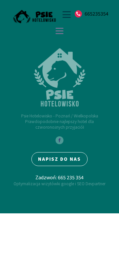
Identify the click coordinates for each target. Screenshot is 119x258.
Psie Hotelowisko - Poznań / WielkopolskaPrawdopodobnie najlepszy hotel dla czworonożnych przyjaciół (59, 121)
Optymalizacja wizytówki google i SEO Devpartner (59, 183)
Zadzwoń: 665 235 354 (59, 177)
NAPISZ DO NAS (59, 159)
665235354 (96, 14)
